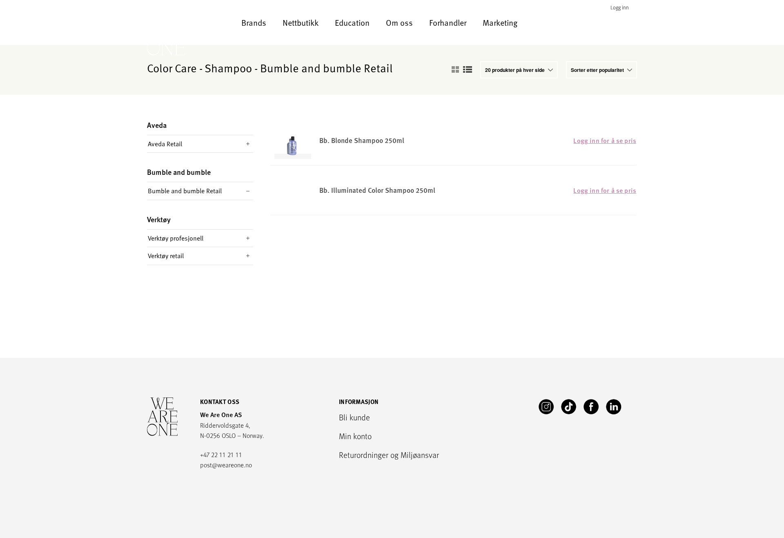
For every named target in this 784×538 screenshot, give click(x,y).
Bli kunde (354, 417)
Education (352, 22)
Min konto (355, 436)
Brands (253, 22)
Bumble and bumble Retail (185, 191)
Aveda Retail (165, 144)
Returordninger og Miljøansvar (389, 455)
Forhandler (447, 22)
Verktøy (159, 219)
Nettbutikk (300, 22)
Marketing (500, 22)
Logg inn (619, 7)
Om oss (399, 22)
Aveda (157, 125)
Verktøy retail (166, 256)
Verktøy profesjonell (175, 238)
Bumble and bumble (179, 172)
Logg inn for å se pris (604, 140)
